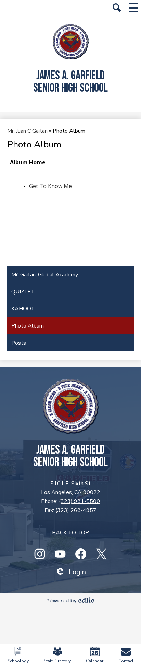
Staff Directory (57, 661)
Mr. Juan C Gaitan (27, 131)
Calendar (94, 661)
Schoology (18, 661)
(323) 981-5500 (79, 501)
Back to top (70, 532)
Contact (125, 661)
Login (70, 572)
